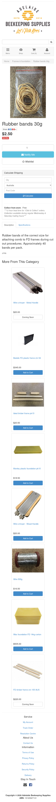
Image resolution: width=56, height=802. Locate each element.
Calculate (29, 195)
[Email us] (25, 784)
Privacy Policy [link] (28, 758)
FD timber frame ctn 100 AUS (26, 689)
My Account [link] (28, 722)
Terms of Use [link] (28, 752)
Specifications (24, 225)
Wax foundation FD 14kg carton (27, 634)
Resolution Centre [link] (28, 733)
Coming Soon (28, 317)
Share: (5, 129)
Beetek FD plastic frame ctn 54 (27, 357)
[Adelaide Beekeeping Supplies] (28, 18)
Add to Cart (28, 372)
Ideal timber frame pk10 (23, 413)
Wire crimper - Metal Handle (25, 302)
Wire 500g (17, 579)
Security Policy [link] (28, 769)
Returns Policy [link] (28, 763)
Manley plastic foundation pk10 (27, 468)
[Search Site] (51, 42)
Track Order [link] (28, 727)
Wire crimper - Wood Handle (25, 523)
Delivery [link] (28, 775)
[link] (30, 784)
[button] (28, 161)
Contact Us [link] (28, 743)
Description (9, 225)
